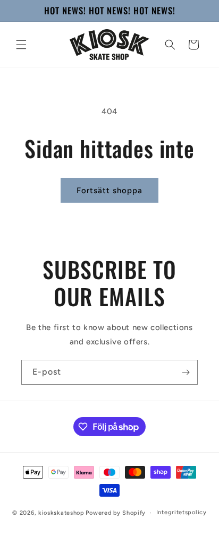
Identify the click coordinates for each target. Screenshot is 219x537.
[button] (21, 44)
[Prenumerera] (185, 372)
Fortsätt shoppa (109, 190)
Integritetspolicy (181, 512)
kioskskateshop (61, 512)
